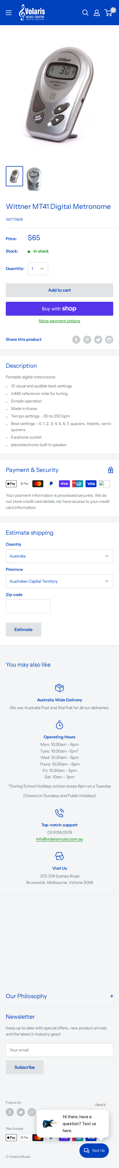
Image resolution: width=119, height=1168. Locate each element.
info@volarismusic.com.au (59, 839)
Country (13, 544)
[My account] (97, 13)
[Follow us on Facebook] (10, 1112)
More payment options (59, 320)
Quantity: (15, 268)
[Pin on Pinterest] (87, 340)
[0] (108, 12)
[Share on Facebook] (76, 340)
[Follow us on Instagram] (32, 1112)
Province (14, 569)
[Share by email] (109, 340)
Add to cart (59, 290)
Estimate (23, 629)
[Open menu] (9, 12)
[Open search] (85, 13)
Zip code (14, 594)
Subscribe (24, 1067)
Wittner (14, 219)
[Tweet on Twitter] (98, 340)
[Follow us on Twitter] (21, 1112)
